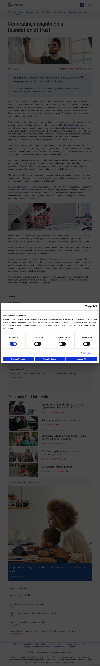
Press (84, 644)
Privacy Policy (41, 644)
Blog (37, 12)
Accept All (81, 359)
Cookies (52, 644)
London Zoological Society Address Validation (29, 622)
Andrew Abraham (75, 69)
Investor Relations (59, 647)
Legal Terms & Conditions (23, 644)
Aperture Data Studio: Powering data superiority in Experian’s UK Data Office (62, 406)
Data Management (31, 482)
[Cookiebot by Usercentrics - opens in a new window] (86, 307)
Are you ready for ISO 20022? (22, 595)
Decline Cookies (18, 359)
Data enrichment (60, 12)
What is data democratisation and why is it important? (33, 613)
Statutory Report (72, 644)
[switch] (37, 344)
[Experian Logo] (16, 4)
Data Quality (46, 12)
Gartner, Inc (15, 303)
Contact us (73, 647)
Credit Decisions (16, 634)
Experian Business (26, 12)
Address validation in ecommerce (61, 420)
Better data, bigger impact (56, 466)
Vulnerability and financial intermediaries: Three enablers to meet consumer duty (44, 631)
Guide (56, 425)
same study (24, 190)
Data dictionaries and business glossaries (27, 604)
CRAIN (60, 644)
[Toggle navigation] (89, 4)
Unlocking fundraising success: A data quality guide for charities (63, 437)
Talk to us (16, 378)
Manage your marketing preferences (36, 647)
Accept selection (50, 359)
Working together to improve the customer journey (60, 453)
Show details (86, 353)
